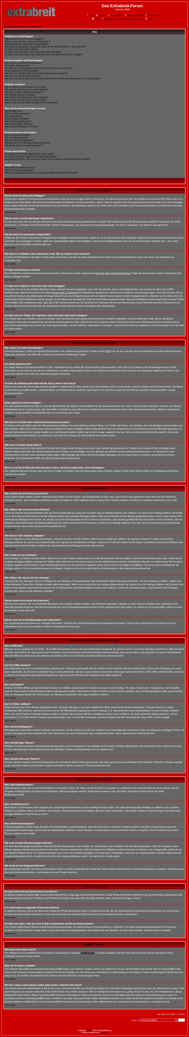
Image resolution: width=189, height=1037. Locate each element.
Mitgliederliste (116, 15)
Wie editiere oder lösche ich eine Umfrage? (26, 97)
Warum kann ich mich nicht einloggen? (24, 39)
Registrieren (153, 15)
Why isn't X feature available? (19, 170)
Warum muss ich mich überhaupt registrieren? (28, 41)
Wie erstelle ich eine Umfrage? (20, 95)
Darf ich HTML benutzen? (17, 113)
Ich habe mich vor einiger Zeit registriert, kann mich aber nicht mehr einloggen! (44, 54)
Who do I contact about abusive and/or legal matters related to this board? (41, 172)
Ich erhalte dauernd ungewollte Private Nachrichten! (31, 156)
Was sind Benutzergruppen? (19, 140)
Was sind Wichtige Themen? (19, 124)
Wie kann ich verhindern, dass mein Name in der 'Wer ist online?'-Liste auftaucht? (45, 46)
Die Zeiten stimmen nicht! (17, 65)
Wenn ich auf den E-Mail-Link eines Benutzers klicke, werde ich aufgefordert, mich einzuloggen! (52, 78)
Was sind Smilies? (14, 116)
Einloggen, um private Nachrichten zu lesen (123, 19)
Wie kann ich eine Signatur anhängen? (24, 92)
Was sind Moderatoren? (17, 137)
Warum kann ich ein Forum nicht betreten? (26, 100)
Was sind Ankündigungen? (18, 121)
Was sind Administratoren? (18, 135)
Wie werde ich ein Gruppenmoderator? (24, 145)
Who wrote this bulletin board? (20, 167)
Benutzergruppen (135, 15)
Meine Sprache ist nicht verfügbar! (22, 70)
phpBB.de (104, 1032)
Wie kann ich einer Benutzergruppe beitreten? (28, 143)
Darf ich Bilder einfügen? (17, 119)
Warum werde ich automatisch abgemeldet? (27, 44)
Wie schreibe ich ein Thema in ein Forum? (26, 87)
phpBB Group (87, 953)
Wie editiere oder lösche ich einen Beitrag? (26, 89)
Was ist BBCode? (13, 111)
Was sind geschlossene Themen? (22, 126)
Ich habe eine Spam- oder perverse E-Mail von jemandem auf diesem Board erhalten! (47, 159)
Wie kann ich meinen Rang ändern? (23, 76)
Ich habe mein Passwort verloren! (21, 49)
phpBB (88, 1030)
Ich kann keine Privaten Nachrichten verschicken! (29, 154)
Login (150, 19)
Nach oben (10, 212)
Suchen (101, 15)
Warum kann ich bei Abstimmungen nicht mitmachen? (31, 102)
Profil (97, 19)
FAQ (91, 15)
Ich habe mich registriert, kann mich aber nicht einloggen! (33, 52)
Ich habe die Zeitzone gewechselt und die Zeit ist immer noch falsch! (39, 68)
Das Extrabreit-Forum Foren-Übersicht (23, 27)
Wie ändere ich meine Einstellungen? (23, 63)
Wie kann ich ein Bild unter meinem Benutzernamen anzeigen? (36, 73)
